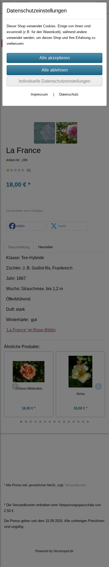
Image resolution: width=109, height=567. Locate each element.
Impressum (39, 94)
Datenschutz (69, 94)
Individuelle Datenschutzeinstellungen (54, 81)
